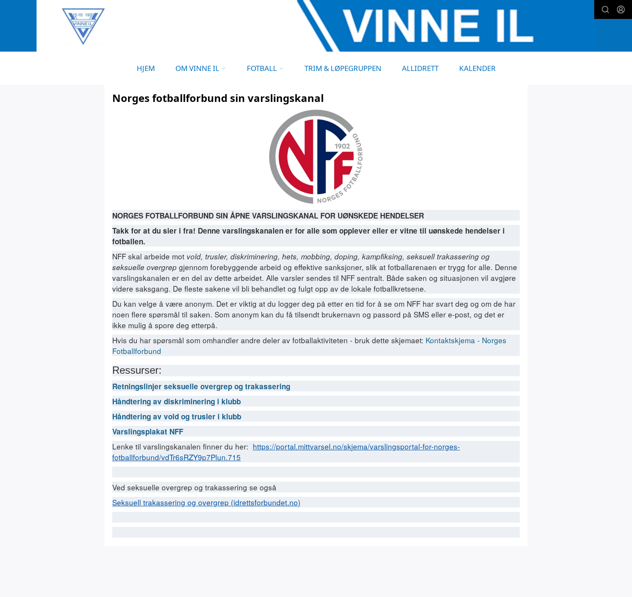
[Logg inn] (621, 9)
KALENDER (477, 68)
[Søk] (605, 9)
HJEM (146, 68)
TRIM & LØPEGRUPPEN (342, 68)
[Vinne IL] (316, 26)
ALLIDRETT (420, 68)
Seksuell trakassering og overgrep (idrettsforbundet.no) (206, 502)
